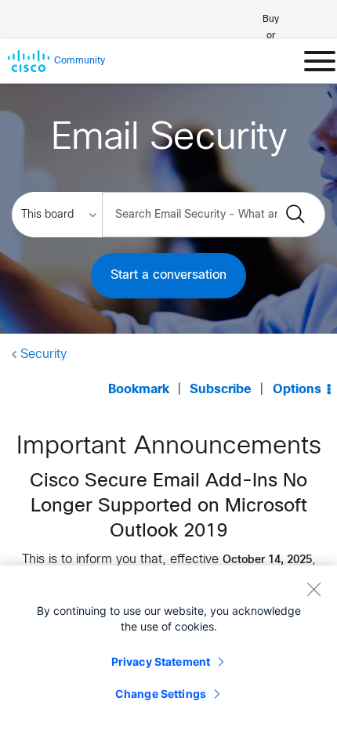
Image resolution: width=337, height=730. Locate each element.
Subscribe (221, 390)
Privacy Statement (160, 661)
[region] (168, 648)
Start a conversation (168, 275)
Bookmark (138, 390)
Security (43, 354)
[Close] (313, 589)
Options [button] (297, 390)
